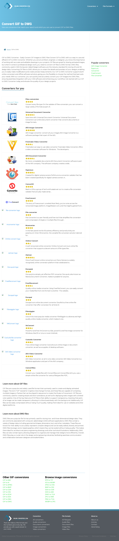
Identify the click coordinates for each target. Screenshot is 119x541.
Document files (68, 524)
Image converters (39, 527)
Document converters (41, 524)
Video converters (39, 529)
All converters (38, 520)
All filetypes (66, 520)
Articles (94, 522)
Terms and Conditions (99, 536)
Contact (94, 524)
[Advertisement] (43, 39)
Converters (91, 6)
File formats (107, 6)
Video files (66, 529)
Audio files (66, 522)
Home (9, 49)
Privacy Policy (83, 536)
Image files (66, 527)
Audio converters (39, 522)
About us (94, 520)
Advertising (95, 527)
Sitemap (113, 536)
